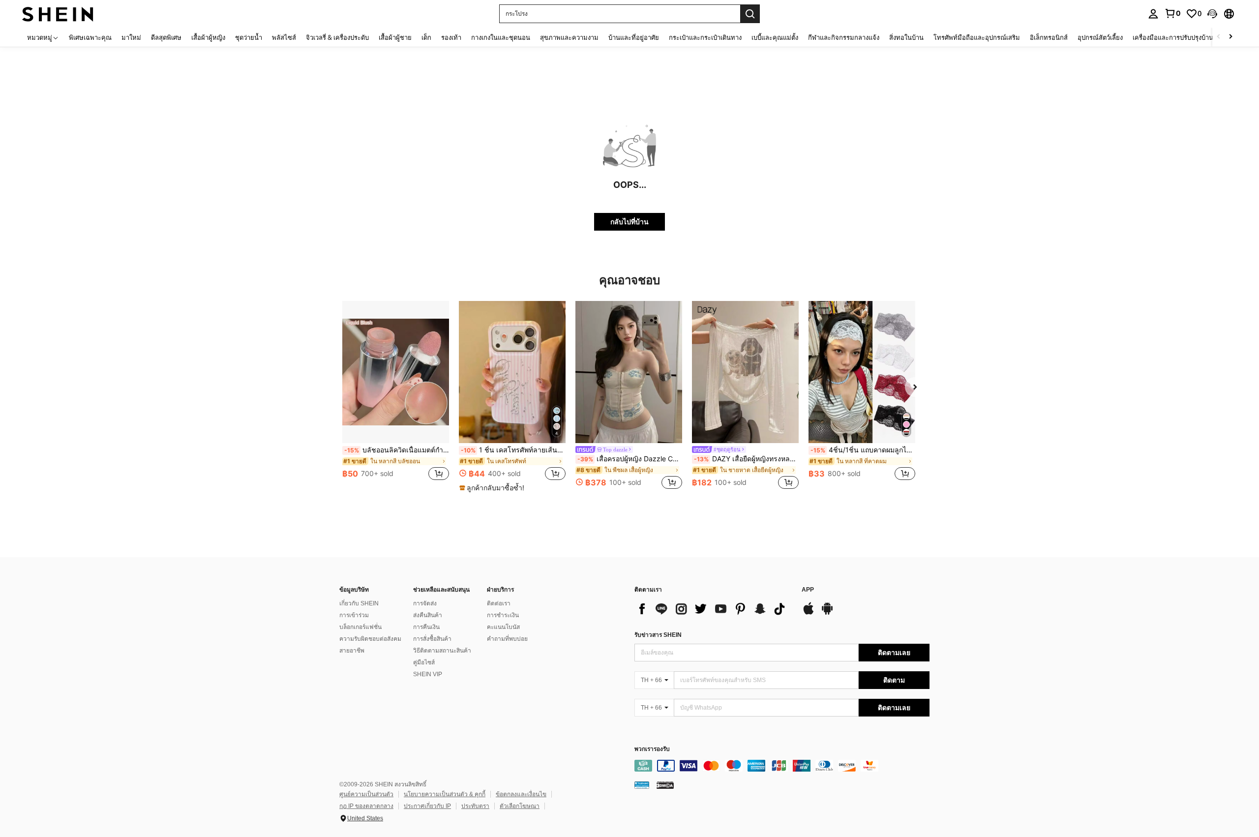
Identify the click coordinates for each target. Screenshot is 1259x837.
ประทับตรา (475, 806)
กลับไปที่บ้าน (629, 221)
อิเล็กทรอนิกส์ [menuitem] (1049, 37)
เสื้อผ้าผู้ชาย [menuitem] (395, 37)
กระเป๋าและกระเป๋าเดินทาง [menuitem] (705, 37)
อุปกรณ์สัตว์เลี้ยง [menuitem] (1100, 37)
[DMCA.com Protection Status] (665, 784)
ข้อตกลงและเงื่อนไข (521, 794)
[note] (493, 488)
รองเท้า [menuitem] (451, 37)
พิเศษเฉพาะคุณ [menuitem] (90, 37)
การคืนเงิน (426, 627)
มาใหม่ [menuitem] (131, 37)
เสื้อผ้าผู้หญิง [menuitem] (208, 37)
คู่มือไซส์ (424, 662)
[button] (1212, 14)
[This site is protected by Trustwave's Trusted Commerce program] (641, 784)
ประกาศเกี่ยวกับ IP (427, 806)
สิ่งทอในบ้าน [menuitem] (906, 37)
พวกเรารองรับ (652, 749)
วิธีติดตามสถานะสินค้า (442, 650)
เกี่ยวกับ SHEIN (359, 603)
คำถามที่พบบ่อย (507, 638)
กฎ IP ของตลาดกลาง (366, 806)
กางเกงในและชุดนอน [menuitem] (500, 37)
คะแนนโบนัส (503, 627)
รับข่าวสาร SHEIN (658, 634)
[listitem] (395, 396)
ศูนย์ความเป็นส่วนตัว (366, 794)
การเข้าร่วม (354, 615)
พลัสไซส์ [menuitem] (284, 37)
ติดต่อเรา (498, 603)
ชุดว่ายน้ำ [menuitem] (248, 37)
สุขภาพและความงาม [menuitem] (569, 37)
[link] (1172, 13)
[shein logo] (57, 13)
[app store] (808, 613)
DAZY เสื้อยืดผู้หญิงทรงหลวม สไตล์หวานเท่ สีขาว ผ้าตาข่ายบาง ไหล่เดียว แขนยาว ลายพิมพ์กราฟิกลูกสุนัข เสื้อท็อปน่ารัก (746, 459)
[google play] (827, 613)
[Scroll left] (1218, 37)
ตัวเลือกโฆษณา (520, 806)
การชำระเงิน (503, 615)
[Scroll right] (1230, 37)
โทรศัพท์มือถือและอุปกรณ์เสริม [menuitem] (976, 37)
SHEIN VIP (427, 674)
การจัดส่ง (425, 603)
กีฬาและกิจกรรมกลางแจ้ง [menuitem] (843, 37)
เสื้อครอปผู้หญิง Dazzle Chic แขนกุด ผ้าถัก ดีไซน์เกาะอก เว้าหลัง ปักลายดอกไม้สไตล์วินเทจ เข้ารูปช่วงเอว (629, 459)
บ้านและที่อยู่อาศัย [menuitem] (633, 37)
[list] (713, 608)
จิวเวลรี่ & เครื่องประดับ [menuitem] (337, 37)
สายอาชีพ (351, 650)
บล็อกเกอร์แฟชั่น (360, 627)
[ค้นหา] (750, 13)
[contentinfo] (781, 766)
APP (808, 590)
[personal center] (1153, 14)
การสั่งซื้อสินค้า (432, 638)
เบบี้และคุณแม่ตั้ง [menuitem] (774, 37)
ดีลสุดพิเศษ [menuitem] (166, 37)
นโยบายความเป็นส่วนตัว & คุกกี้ (444, 794)
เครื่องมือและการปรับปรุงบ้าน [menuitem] (1173, 37)
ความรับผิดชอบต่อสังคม (370, 638)
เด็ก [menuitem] (426, 37)
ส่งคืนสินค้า (427, 615)
